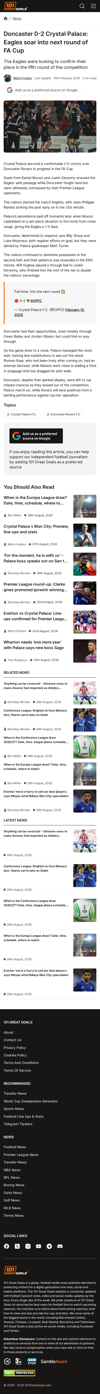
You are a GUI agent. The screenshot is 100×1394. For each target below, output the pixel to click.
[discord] (60, 1246)
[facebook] (6, 1246)
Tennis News (14, 1215)
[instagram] (28, 1246)
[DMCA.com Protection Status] (19, 1375)
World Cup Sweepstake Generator (31, 1101)
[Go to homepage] (16, 6)
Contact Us (12, 1040)
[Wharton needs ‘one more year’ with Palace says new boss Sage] (85, 651)
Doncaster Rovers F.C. (66, 414)
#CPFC (36, 301)
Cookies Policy (15, 1055)
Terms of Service (17, 1070)
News (17, 18)
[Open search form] (82, 6)
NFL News (12, 1177)
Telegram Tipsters (18, 1124)
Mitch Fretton (22, 78)
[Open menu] (93, 6)
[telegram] (49, 1246)
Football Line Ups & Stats (23, 1116)
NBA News (12, 1170)
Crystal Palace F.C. (24, 414)
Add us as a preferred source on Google (46, 90)
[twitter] (17, 1246)
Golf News (12, 1200)
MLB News (12, 1208)
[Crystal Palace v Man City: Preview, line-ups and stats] (85, 535)
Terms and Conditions (21, 1063)
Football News (15, 1147)
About (8, 1032)
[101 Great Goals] (50, 1271)
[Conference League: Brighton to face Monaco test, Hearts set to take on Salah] (85, 720)
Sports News (14, 1109)
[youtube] (39, 1246)
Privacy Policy (15, 1048)
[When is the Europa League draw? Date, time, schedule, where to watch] (85, 506)
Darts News (13, 1193)
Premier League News (21, 1155)
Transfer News (15, 1093)
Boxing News (14, 1185)
